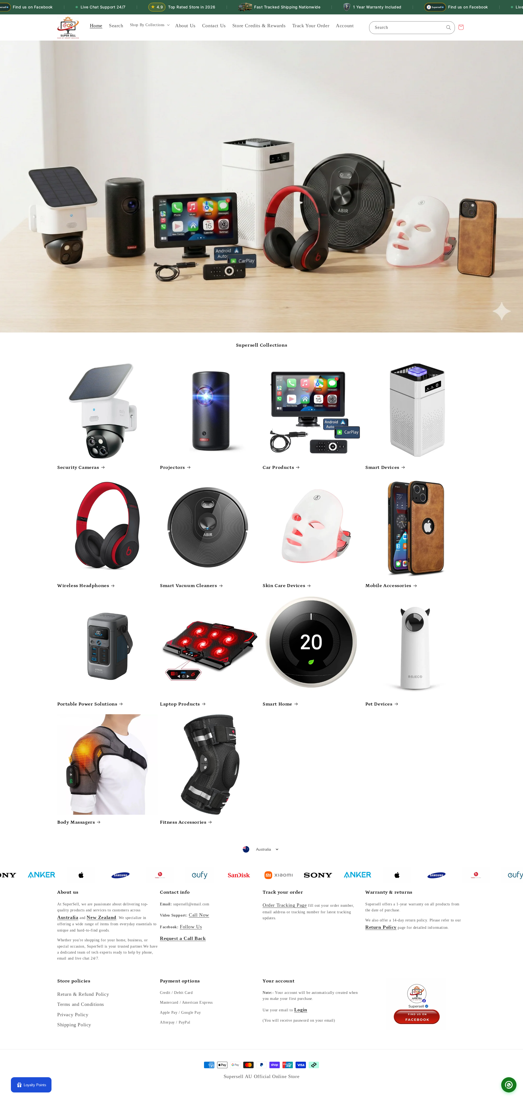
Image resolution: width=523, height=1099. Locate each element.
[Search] (449, 27)
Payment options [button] (180, 981)
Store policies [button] (73, 981)
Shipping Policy (74, 1024)
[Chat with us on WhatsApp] (508, 1084)
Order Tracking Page (285, 905)
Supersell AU (239, 1076)
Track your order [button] (283, 892)
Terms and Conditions (80, 1004)
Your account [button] (278, 981)
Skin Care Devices (284, 585)
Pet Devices (379, 704)
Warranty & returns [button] (388, 892)
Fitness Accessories (183, 822)
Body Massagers (76, 822)
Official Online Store (277, 1076)
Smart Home (277, 704)
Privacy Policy (72, 1014)
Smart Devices (382, 467)
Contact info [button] (175, 892)
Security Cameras (78, 467)
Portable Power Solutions (87, 704)
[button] (149, 27)
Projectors (172, 467)
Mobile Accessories (388, 585)
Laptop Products (180, 704)
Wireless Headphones (83, 585)
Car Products (278, 467)
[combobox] (412, 28)
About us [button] (67, 892)
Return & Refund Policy (83, 994)
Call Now (199, 915)
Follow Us (191, 926)
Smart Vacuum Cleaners (188, 585)
